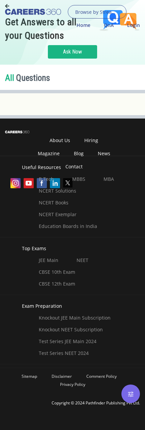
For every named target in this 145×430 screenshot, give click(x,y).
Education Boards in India (68, 226)
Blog (79, 153)
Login (133, 25)
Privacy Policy (72, 384)
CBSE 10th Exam (57, 272)
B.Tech (46, 179)
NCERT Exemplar (58, 214)
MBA (109, 179)
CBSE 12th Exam (57, 283)
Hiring (91, 140)
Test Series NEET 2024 (64, 353)
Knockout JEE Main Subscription (75, 318)
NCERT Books (53, 202)
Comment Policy (101, 376)
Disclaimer (62, 376)
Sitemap (29, 376)
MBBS (78, 179)
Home (83, 25)
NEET (82, 260)
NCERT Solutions (57, 191)
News (104, 153)
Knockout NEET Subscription (71, 329)
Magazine (49, 153)
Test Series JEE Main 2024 (67, 341)
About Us (60, 140)
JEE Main (48, 260)
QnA (109, 25)
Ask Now (72, 51)
